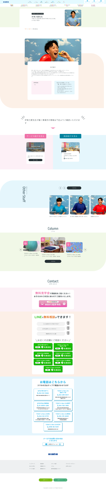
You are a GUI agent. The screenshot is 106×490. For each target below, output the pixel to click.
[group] (59, 206)
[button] (60, 187)
